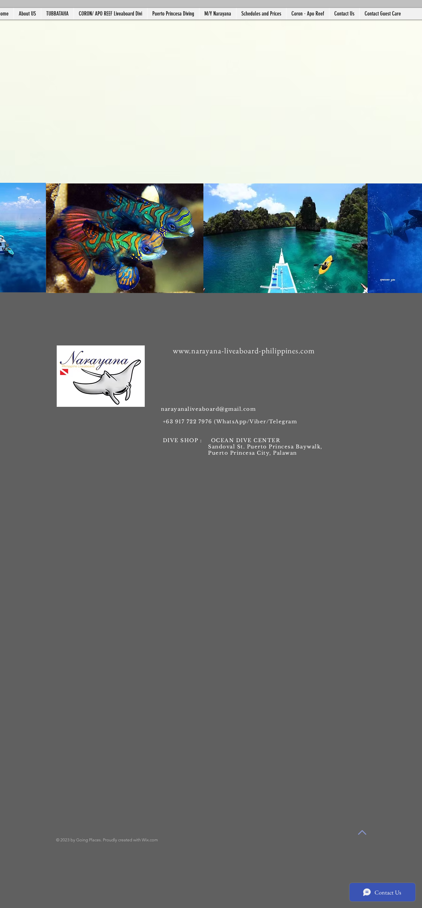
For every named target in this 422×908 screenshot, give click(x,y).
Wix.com (150, 839)
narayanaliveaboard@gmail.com (208, 409)
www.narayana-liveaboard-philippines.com (244, 350)
